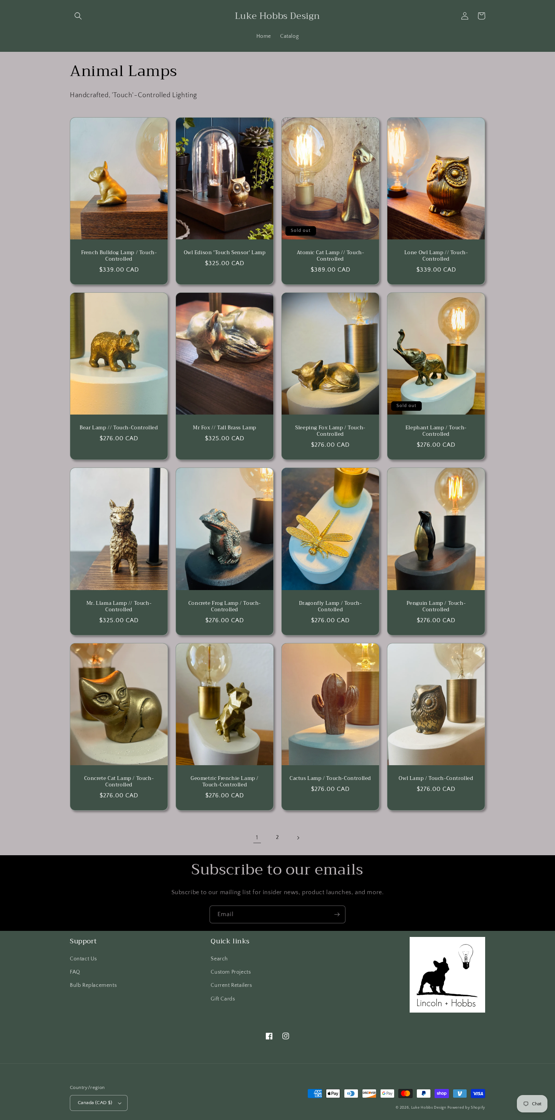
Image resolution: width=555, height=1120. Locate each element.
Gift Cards (223, 999)
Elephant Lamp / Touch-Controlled (436, 431)
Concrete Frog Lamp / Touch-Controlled (224, 606)
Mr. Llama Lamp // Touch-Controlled (118, 606)
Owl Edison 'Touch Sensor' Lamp (225, 253)
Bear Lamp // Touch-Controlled (119, 428)
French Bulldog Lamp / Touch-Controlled (119, 256)
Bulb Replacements (93, 985)
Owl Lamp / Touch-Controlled (436, 778)
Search (219, 959)
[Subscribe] (336, 914)
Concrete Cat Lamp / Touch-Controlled (119, 781)
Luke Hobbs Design (428, 1108)
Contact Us (83, 959)
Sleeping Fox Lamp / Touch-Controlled (330, 431)
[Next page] (298, 838)
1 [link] (257, 837)
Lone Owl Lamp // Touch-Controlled (436, 256)
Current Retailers (231, 985)
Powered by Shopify (466, 1108)
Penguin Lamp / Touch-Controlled (436, 606)
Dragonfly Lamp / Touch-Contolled (330, 606)
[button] (78, 16)
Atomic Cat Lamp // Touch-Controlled (330, 256)
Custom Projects (231, 972)
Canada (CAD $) (95, 1102)
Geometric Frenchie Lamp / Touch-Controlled (225, 781)
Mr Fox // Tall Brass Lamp (224, 428)
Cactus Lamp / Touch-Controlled (330, 778)
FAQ (75, 972)
